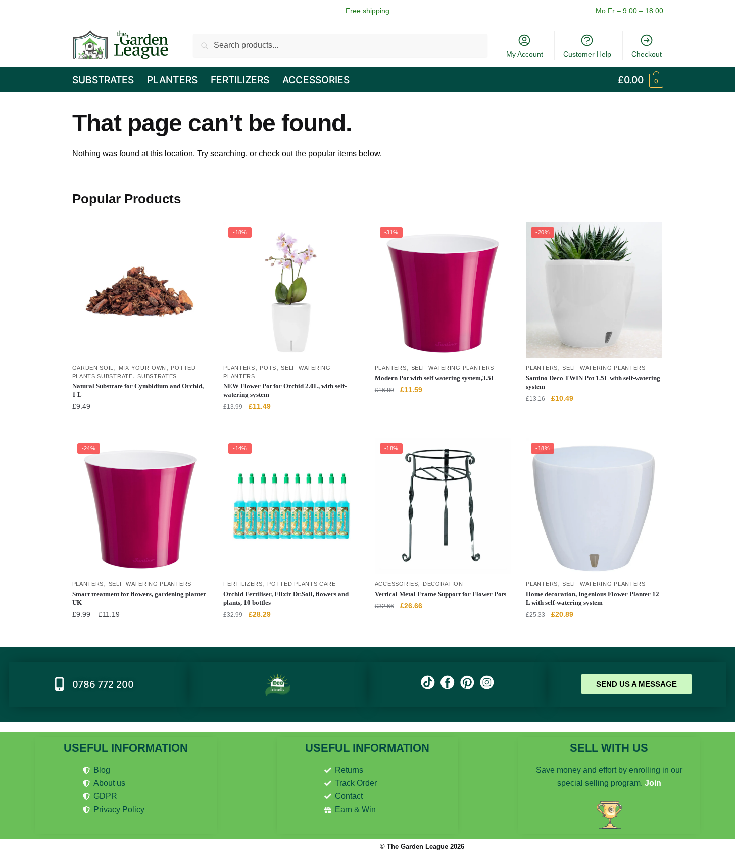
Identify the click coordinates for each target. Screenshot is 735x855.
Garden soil (93, 368)
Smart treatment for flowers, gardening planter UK (139, 598)
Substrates (157, 376)
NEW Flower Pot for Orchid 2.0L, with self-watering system (285, 390)
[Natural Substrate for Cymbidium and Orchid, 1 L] (140, 290)
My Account (524, 54)
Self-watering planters (452, 368)
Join (653, 783)
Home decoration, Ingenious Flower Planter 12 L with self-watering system (592, 598)
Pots (268, 368)
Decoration (443, 584)
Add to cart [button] (140, 426)
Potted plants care (301, 584)
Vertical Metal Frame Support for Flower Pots (440, 594)
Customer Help (587, 54)
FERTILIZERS (243, 584)
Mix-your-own (142, 368)
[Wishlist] (193, 237)
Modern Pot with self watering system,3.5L (435, 378)
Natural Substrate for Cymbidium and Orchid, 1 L (138, 390)
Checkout (646, 54)
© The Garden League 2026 (422, 846)
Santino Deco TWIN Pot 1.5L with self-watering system (593, 382)
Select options (291, 426)
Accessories (396, 584)
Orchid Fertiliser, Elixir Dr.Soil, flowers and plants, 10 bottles (286, 598)
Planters (239, 368)
